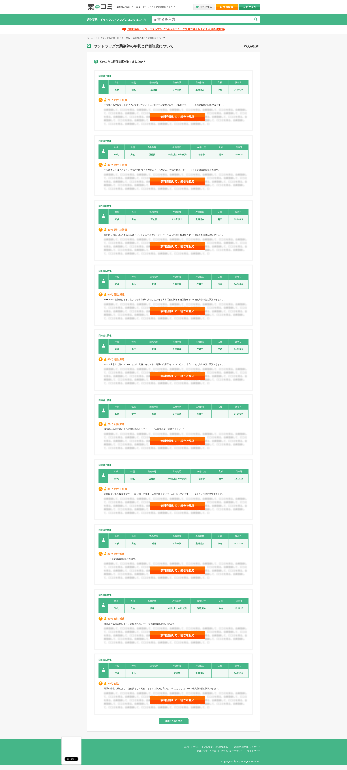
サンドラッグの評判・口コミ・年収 (113, 38)
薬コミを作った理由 (206, 751)
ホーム (90, 38)
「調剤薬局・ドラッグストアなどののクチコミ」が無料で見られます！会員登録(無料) (176, 29)
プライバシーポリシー (232, 751)
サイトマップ (253, 751)
